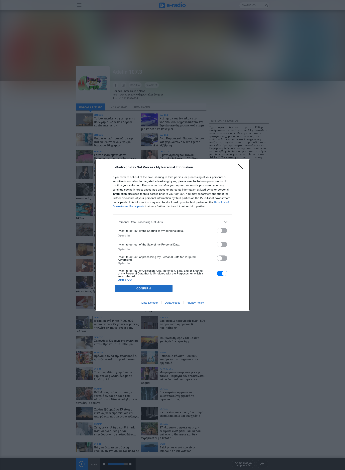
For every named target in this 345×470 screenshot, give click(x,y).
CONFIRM (143, 288)
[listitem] (172, 222)
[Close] (241, 167)
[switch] (222, 230)
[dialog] (172, 235)
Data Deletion (150, 302)
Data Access (172, 302)
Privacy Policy (195, 302)
